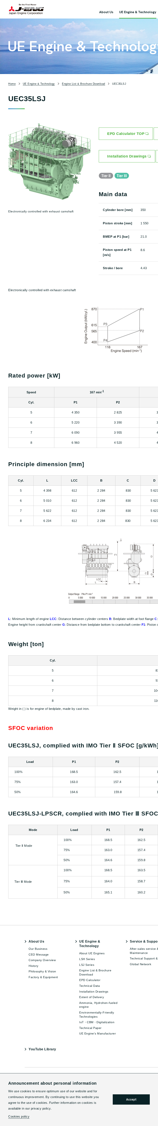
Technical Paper (90, 1028)
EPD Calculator (89, 980)
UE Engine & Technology (89, 944)
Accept (131, 1099)
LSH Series (87, 959)
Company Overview (42, 960)
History (33, 965)
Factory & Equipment (43, 977)
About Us (36, 941)
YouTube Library (42, 1049)
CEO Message (39, 954)
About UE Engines (92, 953)
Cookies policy (18, 1116)
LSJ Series (86, 964)
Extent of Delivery (91, 997)
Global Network (140, 964)
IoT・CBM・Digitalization (96, 1022)
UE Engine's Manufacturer (97, 1033)
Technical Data (89, 985)
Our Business (38, 948)
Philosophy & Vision (42, 971)
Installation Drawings (93, 991)
